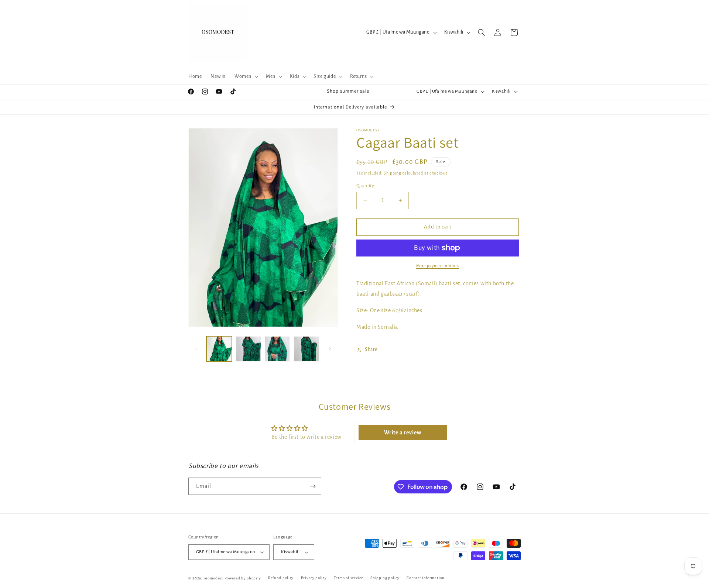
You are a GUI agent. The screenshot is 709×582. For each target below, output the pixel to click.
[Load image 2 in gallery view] (248, 349)
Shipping (392, 173)
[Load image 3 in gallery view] (277, 349)
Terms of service (348, 578)
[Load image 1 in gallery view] (219, 349)
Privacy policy (314, 578)
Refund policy (281, 578)
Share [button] (371, 349)
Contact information (425, 578)
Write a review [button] (402, 432)
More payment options (437, 266)
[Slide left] (196, 349)
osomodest (213, 578)
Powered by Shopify (243, 578)
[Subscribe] (313, 486)
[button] (245, 76)
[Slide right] (330, 349)
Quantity (365, 185)
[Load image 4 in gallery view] (306, 349)
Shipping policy (385, 578)
